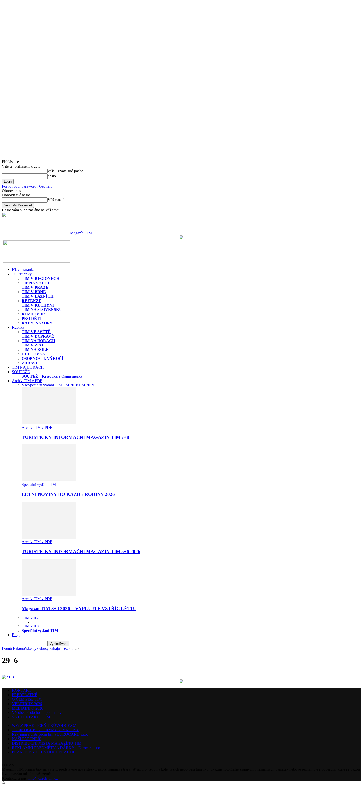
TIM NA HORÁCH (38, 341)
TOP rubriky (22, 274)
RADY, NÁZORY (37, 323)
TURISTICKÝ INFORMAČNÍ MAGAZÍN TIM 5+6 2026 (81, 551)
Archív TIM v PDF (27, 381)
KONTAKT (21, 690)
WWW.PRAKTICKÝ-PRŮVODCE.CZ (44, 725)
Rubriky (18, 327)
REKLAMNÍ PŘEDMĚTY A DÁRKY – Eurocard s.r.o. (56, 748)
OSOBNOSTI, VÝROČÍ (42, 358)
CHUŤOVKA (33, 354)
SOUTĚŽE (21, 372)
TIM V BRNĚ (34, 292)
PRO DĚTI (31, 318)
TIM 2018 (70, 385)
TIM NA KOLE (35, 349)
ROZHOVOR (33, 314)
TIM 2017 (30, 618)
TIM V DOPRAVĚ (38, 336)
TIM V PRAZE (35, 287)
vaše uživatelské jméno (65, 171)
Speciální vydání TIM (45, 385)
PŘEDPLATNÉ (24, 695)
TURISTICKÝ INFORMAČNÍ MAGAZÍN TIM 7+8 (75, 437)
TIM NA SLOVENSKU (42, 309)
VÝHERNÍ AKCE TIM (31, 717)
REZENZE (31, 301)
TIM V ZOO (32, 345)
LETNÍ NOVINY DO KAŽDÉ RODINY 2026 (68, 494)
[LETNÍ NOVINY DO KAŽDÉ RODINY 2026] (49, 480)
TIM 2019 (86, 385)
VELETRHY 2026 (27, 704)
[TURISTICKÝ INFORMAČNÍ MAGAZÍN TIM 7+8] (49, 423)
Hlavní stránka (23, 270)
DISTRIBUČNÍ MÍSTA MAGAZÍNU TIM (46, 743)
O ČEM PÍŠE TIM (27, 699)
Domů (7, 648)
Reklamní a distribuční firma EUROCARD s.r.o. (50, 734)
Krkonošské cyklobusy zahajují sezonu (43, 648)
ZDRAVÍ (29, 363)
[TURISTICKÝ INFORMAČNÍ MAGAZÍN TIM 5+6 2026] (49, 537)
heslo (52, 176)
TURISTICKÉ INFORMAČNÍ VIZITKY (45, 730)
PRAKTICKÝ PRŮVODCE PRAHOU (44, 752)
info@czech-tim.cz (43, 778)
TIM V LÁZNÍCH (37, 296)
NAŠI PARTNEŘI (26, 739)
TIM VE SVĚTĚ (36, 332)
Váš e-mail (56, 200)
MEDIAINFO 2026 (27, 708)
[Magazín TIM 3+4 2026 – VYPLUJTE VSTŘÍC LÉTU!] (49, 594)
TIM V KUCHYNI (38, 305)
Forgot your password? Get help (27, 186)
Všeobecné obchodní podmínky (36, 712)
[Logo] (2, 261)
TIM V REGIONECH (40, 278)
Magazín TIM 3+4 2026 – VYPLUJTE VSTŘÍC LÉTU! (79, 608)
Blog (16, 635)
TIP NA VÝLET (36, 283)
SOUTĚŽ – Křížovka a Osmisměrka (52, 376)
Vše (25, 385)
